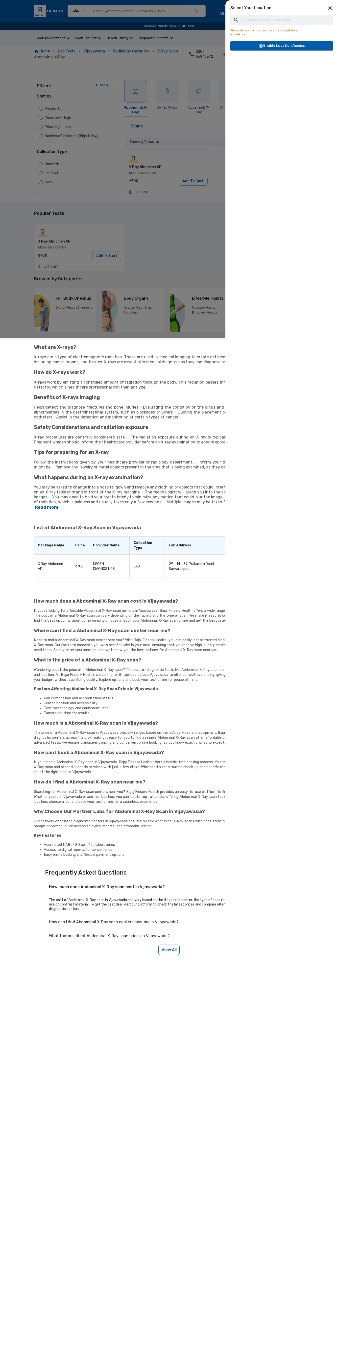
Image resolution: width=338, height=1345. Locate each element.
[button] (330, 8)
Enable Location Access (284, 46)
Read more (47, 507)
